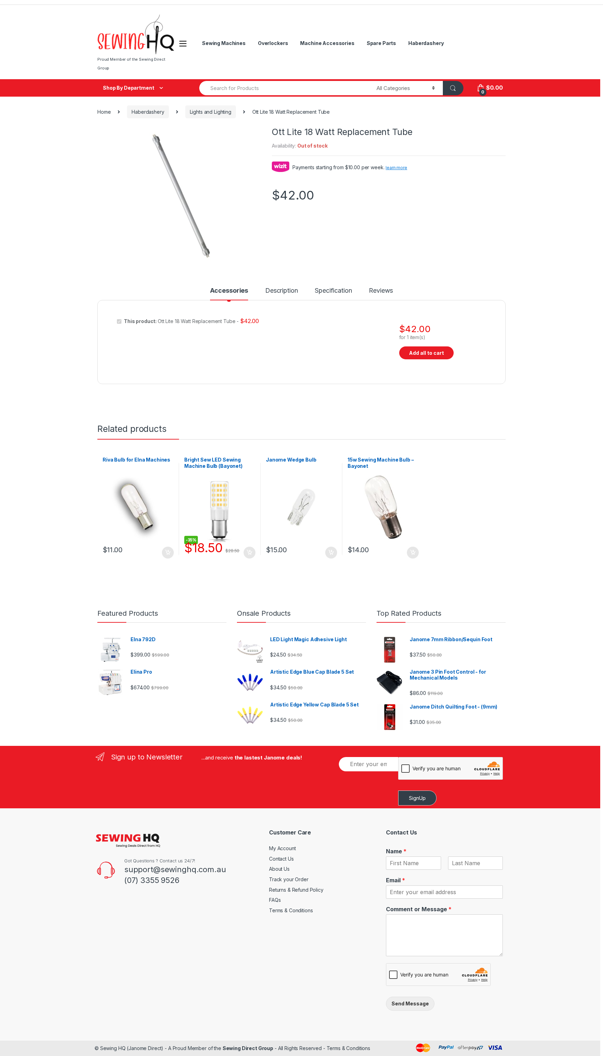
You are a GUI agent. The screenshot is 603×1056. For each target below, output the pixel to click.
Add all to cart (426, 353)
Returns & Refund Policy (296, 890)
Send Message (410, 1003)
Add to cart (167, 553)
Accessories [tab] (229, 290)
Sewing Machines (224, 43)
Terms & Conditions (291, 910)
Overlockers (273, 43)
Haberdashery (426, 43)
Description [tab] (281, 290)
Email (395, 880)
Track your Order (288, 879)
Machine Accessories (327, 43)
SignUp (417, 798)
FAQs (275, 900)
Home (104, 112)
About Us (279, 869)
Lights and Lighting (210, 112)
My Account (282, 848)
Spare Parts (381, 43)
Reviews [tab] (381, 290)
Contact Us (281, 859)
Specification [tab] (333, 290)
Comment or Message (419, 909)
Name (396, 851)
